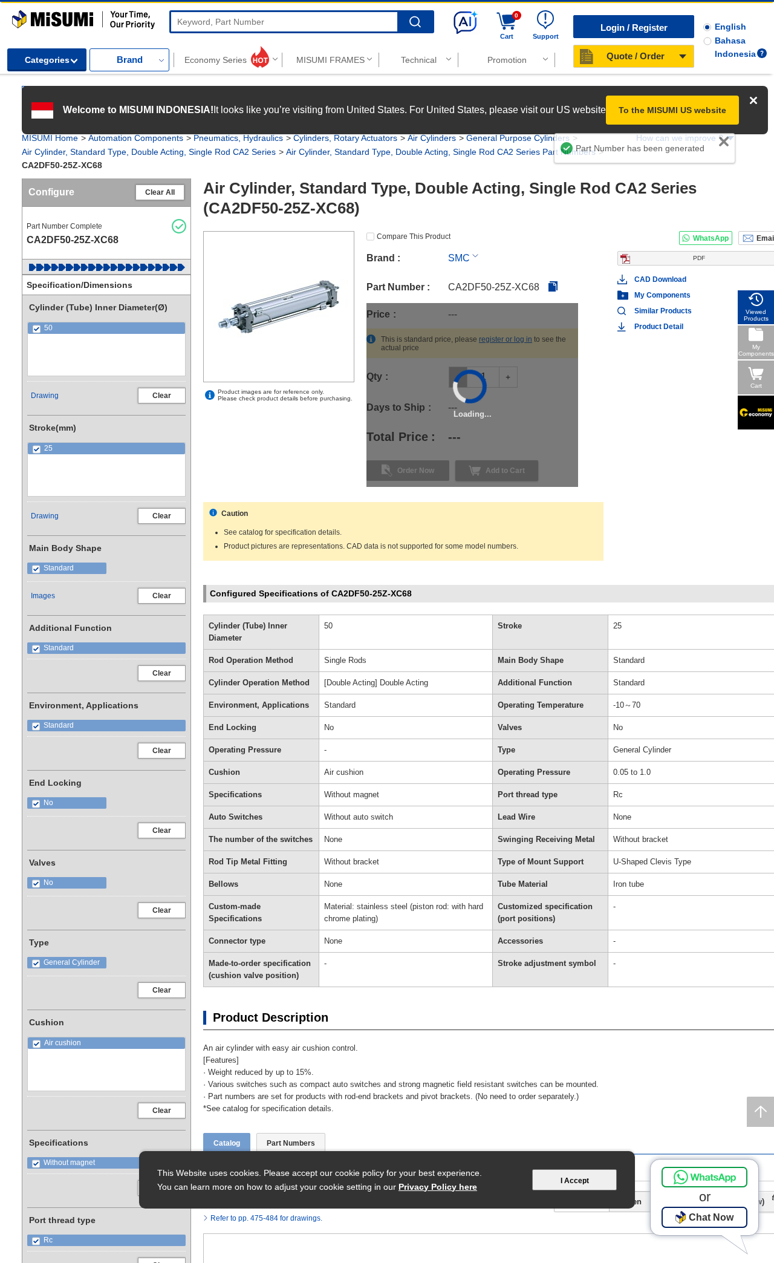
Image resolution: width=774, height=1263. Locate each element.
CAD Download (660, 279)
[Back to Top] (760, 1112)
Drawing (45, 395)
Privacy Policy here (437, 1187)
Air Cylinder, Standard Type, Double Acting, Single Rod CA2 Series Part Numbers (441, 152)
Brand (130, 59)
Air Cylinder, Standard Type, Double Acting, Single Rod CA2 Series (149, 152)
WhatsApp (711, 238)
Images (43, 596)
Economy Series (215, 60)
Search (415, 22)
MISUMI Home (50, 138)
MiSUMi (23, 15)
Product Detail (658, 326)
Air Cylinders (432, 138)
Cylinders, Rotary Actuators (345, 138)
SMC (459, 258)
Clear (161, 395)
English (730, 26)
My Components (662, 295)
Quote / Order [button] (636, 56)
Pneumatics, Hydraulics (238, 138)
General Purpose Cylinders (518, 138)
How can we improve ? (679, 138)
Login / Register (634, 27)
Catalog (226, 1097)
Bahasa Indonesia (735, 47)
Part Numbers (291, 1097)
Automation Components (135, 138)
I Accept (575, 1181)
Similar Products (663, 311)
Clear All (160, 192)
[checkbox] (106, 328)
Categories (47, 60)
